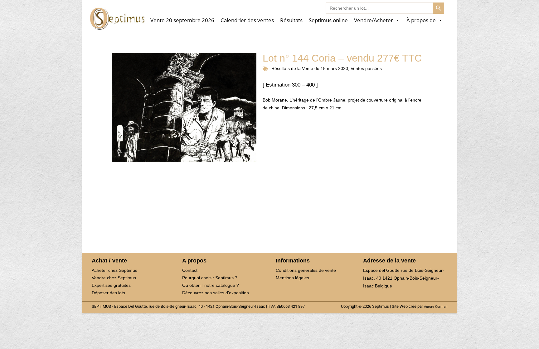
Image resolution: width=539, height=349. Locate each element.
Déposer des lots (108, 292)
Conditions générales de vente (306, 270)
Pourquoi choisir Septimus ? (209, 277)
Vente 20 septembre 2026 (182, 20)
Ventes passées (366, 68)
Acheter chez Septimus (114, 270)
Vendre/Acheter (373, 20)
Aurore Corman (435, 306)
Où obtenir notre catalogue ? (210, 285)
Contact (189, 270)
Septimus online (328, 20)
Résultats (291, 20)
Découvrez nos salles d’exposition (215, 292)
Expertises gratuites (111, 285)
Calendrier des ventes (247, 20)
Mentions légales (292, 277)
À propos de (421, 20)
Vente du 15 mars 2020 (325, 68)
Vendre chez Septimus (114, 277)
